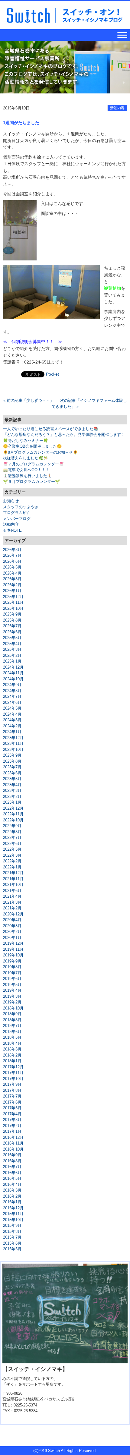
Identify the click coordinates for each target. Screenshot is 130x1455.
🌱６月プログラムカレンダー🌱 (31, 481)
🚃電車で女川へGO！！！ (26, 470)
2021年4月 (12, 896)
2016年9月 (12, 1155)
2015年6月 (12, 1243)
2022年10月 (13, 820)
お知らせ (11, 501)
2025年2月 (12, 655)
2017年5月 (12, 1108)
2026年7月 (12, 555)
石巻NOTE (12, 530)
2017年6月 (12, 1102)
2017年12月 (13, 1067)
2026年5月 (12, 567)
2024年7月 (12, 696)
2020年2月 (12, 931)
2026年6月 (12, 561)
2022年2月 (12, 861)
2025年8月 (12, 620)
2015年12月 (13, 1208)
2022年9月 (12, 826)
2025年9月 (12, 614)
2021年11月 (13, 879)
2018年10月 (13, 1008)
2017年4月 (12, 1114)
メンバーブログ (17, 518)
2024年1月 (12, 731)
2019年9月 (12, 961)
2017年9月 (12, 1084)
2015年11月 (13, 1213)
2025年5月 (12, 637)
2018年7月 (12, 1025)
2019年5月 (12, 984)
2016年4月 (12, 1184)
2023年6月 (12, 773)
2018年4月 (12, 1043)
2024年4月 (12, 714)
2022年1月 (12, 867)
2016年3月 (12, 1190)
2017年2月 (12, 1125)
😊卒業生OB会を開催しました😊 (32, 446)
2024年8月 (12, 690)
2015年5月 (12, 1249)
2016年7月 (12, 1166)
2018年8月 (12, 1020)
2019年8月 (12, 967)
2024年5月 (12, 708)
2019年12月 (13, 943)
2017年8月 (12, 1090)
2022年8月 (12, 832)
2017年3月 (12, 1119)
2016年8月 (12, 1161)
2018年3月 (12, 1049)
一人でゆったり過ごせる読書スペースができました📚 (50, 429)
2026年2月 (12, 585)
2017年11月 (13, 1072)
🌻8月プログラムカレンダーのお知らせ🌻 (40, 452)
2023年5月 (12, 778)
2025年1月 (12, 661)
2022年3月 (12, 855)
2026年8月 (12, 549)
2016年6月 (12, 1172)
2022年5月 (12, 849)
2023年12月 (13, 737)
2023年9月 (12, 755)
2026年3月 (12, 579)
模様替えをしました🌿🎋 (25, 458)
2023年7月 (12, 767)
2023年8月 (12, 761)
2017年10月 (13, 1078)
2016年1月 (12, 1202)
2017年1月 (12, 1131)
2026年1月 (12, 590)
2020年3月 (12, 926)
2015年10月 (13, 1219)
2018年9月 (12, 1014)
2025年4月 (12, 643)
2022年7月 (12, 837)
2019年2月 (12, 1002)
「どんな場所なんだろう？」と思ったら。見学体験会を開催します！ (64, 434)
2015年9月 (12, 1225)
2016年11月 (13, 1143)
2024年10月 (13, 679)
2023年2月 (12, 796)
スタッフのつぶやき (20, 507)
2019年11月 (13, 949)
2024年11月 (13, 673)
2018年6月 (12, 1031)
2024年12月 (13, 667)
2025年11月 (13, 602)
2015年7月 (12, 1237)
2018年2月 (12, 1055)
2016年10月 (13, 1149)
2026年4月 (12, 573)
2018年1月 (12, 1061)
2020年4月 (12, 920)
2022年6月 (12, 843)
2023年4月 (12, 785)
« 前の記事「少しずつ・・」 (28, 400)
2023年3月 (12, 790)
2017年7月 (12, 1096)
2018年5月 (12, 1037)
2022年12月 (13, 808)
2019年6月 (12, 978)
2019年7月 (12, 973)
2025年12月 (13, 596)
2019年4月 (12, 990)
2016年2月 (12, 1196)
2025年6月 (12, 632)
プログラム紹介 (17, 512)
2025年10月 (13, 608)
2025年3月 (12, 649)
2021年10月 (13, 884)
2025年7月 (12, 626)
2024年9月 (12, 684)
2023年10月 (13, 749)
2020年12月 (13, 914)
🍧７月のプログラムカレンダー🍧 (33, 464)
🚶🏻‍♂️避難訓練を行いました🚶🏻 (27, 476)
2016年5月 (12, 1178)
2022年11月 (13, 814)
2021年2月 (12, 908)
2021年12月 (13, 873)
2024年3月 (12, 720)
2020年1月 (12, 937)
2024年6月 (12, 702)
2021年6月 (12, 890)
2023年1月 (12, 802)
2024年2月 (12, 726)
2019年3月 (12, 996)
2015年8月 (12, 1231)
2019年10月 (13, 955)
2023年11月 (13, 743)
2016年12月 (13, 1137)
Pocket (52, 374)
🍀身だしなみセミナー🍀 (25, 440)
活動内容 (117, 108)
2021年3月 (12, 902)
